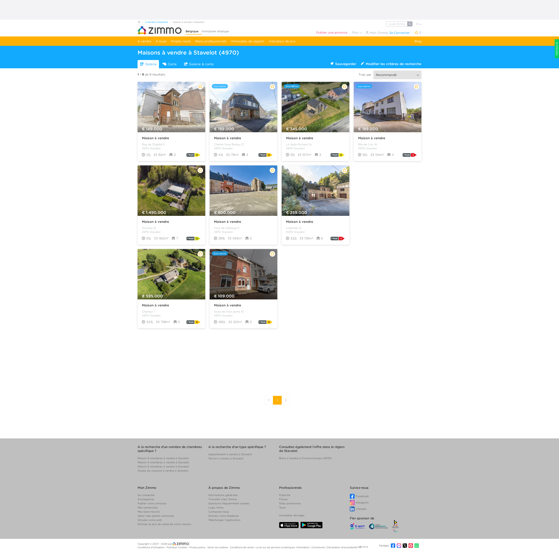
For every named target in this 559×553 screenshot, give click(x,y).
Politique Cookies (177, 547)
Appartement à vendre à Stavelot (230, 454)
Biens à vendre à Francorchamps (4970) (305, 458)
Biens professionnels (211, 41)
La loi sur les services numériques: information (283, 547)
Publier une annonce (331, 32)
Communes (319, 547)
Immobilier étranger (215, 31)
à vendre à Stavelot (156, 22)
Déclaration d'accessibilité (342, 547)
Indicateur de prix (282, 41)
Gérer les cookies (217, 547)
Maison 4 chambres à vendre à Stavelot (163, 462)
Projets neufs (181, 41)
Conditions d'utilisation (151, 547)
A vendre (144, 41)
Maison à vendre (155, 138)
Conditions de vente (242, 547)
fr (417, 24)
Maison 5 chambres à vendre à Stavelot (163, 466)
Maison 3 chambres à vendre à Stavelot (163, 458)
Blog (417, 41)
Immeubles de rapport (247, 41)
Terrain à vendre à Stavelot (225, 458)
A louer (161, 41)
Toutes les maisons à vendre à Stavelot (163, 470)
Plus (355, 32)
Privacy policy (197, 547)
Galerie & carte (201, 64)
